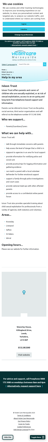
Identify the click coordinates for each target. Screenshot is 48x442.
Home (4, 69)
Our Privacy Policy (24, 421)
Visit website (24, 355)
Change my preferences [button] (24, 35)
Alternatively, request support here (24, 45)
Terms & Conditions (24, 415)
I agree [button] (23, 24)
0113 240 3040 (24, 347)
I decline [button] (24, 29)
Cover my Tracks (24, 424)
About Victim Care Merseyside (24, 418)
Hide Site (7, 437)
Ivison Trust (6, 74)
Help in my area (7, 72)
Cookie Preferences (24, 427)
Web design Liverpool (21, 430)
